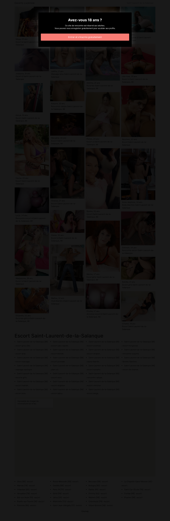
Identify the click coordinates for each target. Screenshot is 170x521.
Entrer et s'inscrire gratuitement (85, 37)
